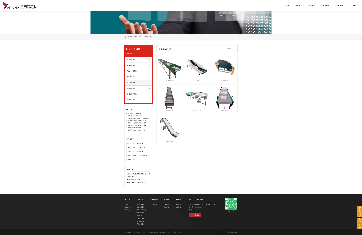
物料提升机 (130, 143)
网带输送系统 (131, 100)
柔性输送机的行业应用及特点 (135, 127)
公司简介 (127, 204)
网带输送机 (140, 143)
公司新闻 (166, 204)
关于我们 (298, 6)
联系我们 (354, 6)
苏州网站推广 (181, 232)
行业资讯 (166, 207)
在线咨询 (196, 215)
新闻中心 (166, 199)
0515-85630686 (135, 179)
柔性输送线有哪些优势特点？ (135, 113)
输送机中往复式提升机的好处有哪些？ (137, 123)
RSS (233, 232)
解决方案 (154, 199)
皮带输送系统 (148, 37)
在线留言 (178, 207)
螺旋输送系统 (131, 77)
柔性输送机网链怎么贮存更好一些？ (137, 120)
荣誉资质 (127, 210)
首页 (287, 6)
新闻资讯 (340, 6)
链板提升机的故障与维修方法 (135, 116)
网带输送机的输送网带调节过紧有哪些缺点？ (139, 118)
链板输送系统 (131, 65)
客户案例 (326, 6)
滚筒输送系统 (131, 59)
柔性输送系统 (131, 88)
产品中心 (140, 37)
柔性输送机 (130, 151)
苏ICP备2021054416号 (165, 232)
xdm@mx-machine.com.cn (138, 182)
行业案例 (154, 204)
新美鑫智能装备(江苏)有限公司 (139, 232)
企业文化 (127, 207)
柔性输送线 (141, 147)
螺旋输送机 (140, 151)
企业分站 (224, 232)
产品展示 (312, 6)
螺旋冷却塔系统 (132, 71)
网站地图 (229, 232)
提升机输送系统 (132, 94)
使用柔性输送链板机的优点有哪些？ (137, 130)
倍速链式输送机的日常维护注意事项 (137, 125)
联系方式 (178, 204)
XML (236, 232)
